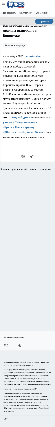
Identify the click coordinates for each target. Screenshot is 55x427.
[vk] (23, 156)
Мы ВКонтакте (26, 12)
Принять (44, 21)
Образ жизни (42, 12)
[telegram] (33, 156)
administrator (35, 56)
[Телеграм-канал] (19, 345)
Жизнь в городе (15, 45)
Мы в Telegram (9, 12)
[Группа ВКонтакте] (6, 345)
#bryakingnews (22, 117)
